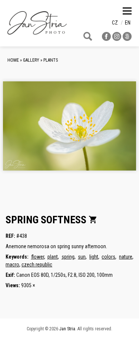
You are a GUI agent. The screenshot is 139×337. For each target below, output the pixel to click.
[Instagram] (116, 38)
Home (13, 60)
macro (12, 265)
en (127, 23)
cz (115, 23)
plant (52, 257)
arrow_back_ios (36, 132)
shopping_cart (93, 219)
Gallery (31, 60)
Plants (50, 60)
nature (125, 257)
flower (37, 257)
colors (108, 257)
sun (82, 257)
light (93, 257)
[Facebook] (106, 38)
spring (68, 257)
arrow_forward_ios (117, 132)
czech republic (36, 265)
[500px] (127, 38)
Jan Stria (67, 328)
